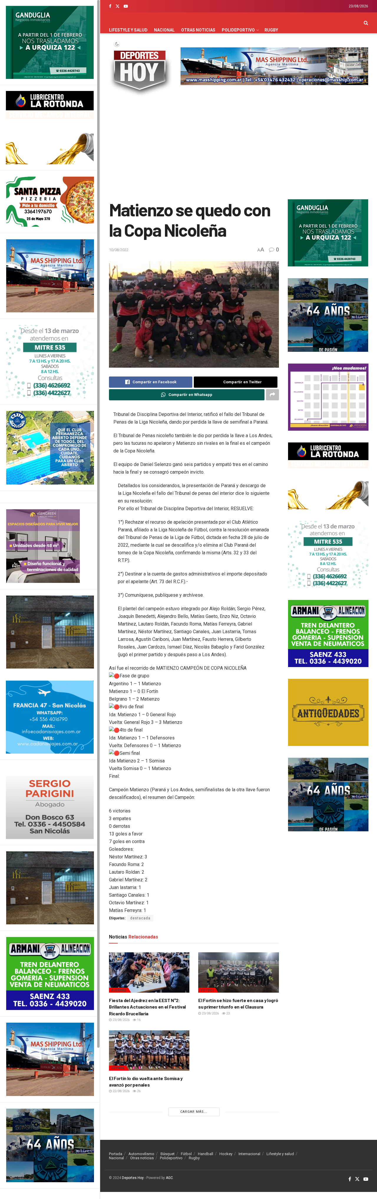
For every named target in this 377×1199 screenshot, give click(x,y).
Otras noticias (198, 30)
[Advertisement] (238, 149)
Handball (205, 1154)
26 (138, 1091)
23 (227, 1013)
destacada (140, 918)
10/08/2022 (118, 250)
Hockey (225, 1154)
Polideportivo (238, 30)
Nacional (164, 30)
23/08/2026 (121, 1020)
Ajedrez (119, 990)
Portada (115, 1154)
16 (138, 1020)
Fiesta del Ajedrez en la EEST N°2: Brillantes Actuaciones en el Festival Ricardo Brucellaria (147, 1006)
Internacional (249, 1154)
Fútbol (207, 990)
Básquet (168, 1154)
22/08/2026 (121, 1091)
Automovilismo (141, 1154)
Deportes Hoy (133, 1178)
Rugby (271, 30)
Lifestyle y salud (128, 30)
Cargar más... (193, 1112)
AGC (169, 1178)
